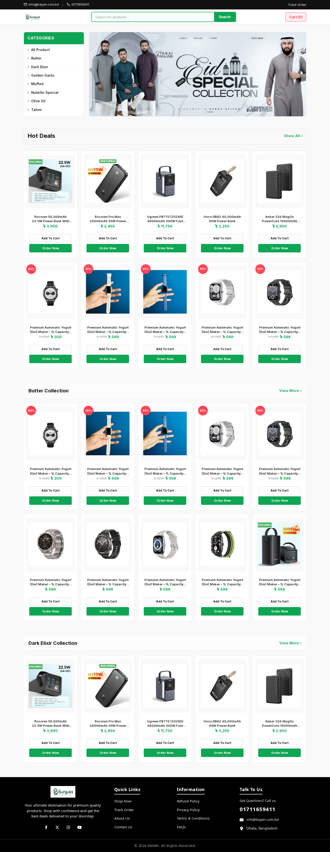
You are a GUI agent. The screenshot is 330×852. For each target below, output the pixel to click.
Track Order (297, 5)
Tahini (36, 110)
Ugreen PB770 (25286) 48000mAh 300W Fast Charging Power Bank (165, 221)
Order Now (50, 248)
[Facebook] (46, 827)
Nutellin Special (44, 92)
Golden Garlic (43, 75)
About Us (122, 818)
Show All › (293, 135)
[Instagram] (68, 827)
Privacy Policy (188, 809)
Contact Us (123, 826)
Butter (36, 58)
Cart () (295, 17)
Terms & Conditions (193, 818)
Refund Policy (188, 801)
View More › (290, 390)
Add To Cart (50, 238)
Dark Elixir (39, 67)
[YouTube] (79, 827)
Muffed (37, 84)
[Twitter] (57, 827)
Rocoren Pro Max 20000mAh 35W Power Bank (108, 221)
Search (225, 17)
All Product (40, 50)
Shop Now (122, 801)
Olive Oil (38, 101)
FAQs (181, 826)
